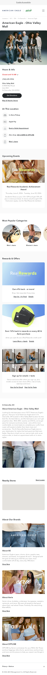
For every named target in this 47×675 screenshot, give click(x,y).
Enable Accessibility (23, 2)
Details (31, 297)
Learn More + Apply (20, 341)
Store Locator (40, 480)
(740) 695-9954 (8, 79)
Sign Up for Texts (31, 387)
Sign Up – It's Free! (20, 297)
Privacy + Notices (8, 666)
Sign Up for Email (16, 387)
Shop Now (6, 564)
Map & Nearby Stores (10, 100)
